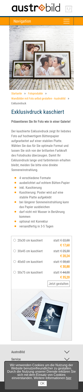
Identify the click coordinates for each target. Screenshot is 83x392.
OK (42, 383)
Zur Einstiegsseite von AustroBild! (31, 3)
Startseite (16, 93)
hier (68, 378)
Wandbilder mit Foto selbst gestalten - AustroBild (38, 98)
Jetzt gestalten (58, 284)
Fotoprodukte (35, 93)
